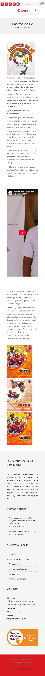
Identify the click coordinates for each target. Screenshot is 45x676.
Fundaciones (14, 574)
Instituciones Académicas (19, 559)
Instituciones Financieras (19, 569)
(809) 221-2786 (13, 611)
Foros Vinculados (16, 564)
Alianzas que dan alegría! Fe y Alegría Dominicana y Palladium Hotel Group (22, 520)
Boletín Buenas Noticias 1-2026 (22, 531)
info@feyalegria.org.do (16, 618)
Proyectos (27, 4)
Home (17, 27)
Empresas (13, 554)
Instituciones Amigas (17, 579)
